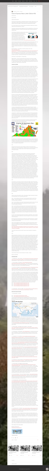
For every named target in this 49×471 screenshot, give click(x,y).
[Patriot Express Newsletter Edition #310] (13, 448)
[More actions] (37, 11)
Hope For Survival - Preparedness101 (13, 6)
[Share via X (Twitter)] (13, 437)
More (35, 6)
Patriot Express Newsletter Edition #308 (36, 453)
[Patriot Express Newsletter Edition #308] (36, 448)
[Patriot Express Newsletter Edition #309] (25, 448)
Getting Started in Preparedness (23, 6)
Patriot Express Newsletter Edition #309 (24, 453)
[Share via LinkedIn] (15, 437)
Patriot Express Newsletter (14, 435)
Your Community (31, 6)
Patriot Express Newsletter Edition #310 (12, 453)
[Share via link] (17, 437)
